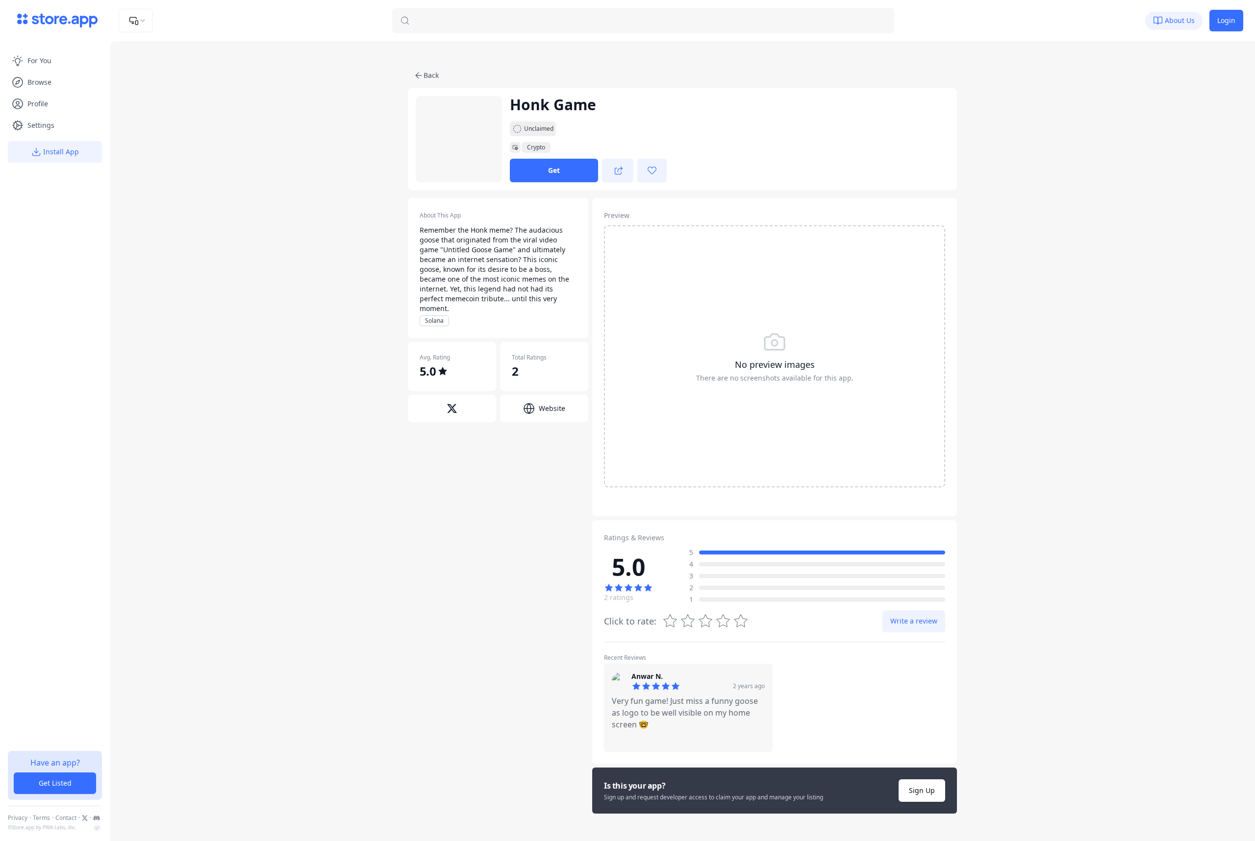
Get (554, 170)
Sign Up (922, 790)
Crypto (536, 147)
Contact (65, 818)
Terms (41, 818)
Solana (434, 321)
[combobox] (136, 20)
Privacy (17, 818)
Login (1226, 20)
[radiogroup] (705, 621)
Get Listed (55, 783)
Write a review (913, 620)
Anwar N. (647, 676)
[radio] (741, 621)
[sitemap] (97, 828)
